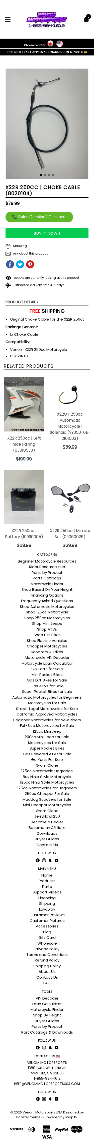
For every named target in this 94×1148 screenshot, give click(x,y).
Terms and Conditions (47, 954)
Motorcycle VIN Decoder (47, 657)
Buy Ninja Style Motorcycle (47, 776)
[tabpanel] (47, 125)
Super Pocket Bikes (47, 748)
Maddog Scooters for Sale (47, 799)
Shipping (19, 246)
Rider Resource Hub (47, 566)
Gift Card (47, 937)
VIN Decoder (47, 998)
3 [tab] (49, 175)
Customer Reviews (47, 914)
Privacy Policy (47, 948)
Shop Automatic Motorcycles (47, 606)
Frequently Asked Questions (47, 600)
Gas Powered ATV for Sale (47, 754)
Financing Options (47, 595)
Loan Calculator (47, 1003)
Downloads (47, 833)
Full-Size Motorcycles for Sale (47, 725)
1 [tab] (41, 175)
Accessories (47, 926)
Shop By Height (47, 1015)
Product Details (22, 301)
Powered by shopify (61, 1117)
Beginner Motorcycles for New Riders (47, 720)
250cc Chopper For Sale (47, 793)
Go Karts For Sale (47, 759)
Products (47, 880)
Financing (47, 898)
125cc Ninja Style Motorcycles (47, 782)
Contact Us (47, 844)
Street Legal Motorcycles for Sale (47, 708)
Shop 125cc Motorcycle (47, 612)
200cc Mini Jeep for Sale (47, 736)
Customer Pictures (47, 920)
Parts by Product (47, 572)
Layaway (47, 909)
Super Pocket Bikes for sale (47, 691)
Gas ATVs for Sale (47, 686)
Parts (47, 886)
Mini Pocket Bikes (47, 674)
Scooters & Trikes (47, 652)
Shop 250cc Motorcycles (47, 617)
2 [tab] (45, 175)
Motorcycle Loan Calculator (47, 663)
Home (47, 875)
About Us (47, 971)
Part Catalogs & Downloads (47, 1032)
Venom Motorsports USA (42, 1112)
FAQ (47, 982)
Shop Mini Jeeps (47, 623)
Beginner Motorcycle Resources (47, 561)
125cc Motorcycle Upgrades (47, 770)
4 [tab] (53, 175)
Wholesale (47, 943)
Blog (47, 932)
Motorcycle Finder (47, 583)
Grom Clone (47, 765)
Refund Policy (47, 960)
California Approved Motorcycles (47, 714)
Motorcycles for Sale (47, 702)
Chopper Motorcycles (47, 646)
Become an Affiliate (47, 827)
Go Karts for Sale (47, 668)
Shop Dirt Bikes (47, 634)
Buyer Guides (47, 839)
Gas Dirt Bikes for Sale (47, 680)
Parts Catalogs (47, 578)
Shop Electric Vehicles (47, 640)
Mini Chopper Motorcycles (47, 805)
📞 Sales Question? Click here (39, 217)
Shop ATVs (47, 629)
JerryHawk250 (47, 816)
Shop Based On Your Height (47, 589)
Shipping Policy (47, 966)
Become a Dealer (47, 822)
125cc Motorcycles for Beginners (47, 788)
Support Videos (47, 892)
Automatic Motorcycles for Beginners (47, 697)
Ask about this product (30, 253)
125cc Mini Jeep (47, 731)
